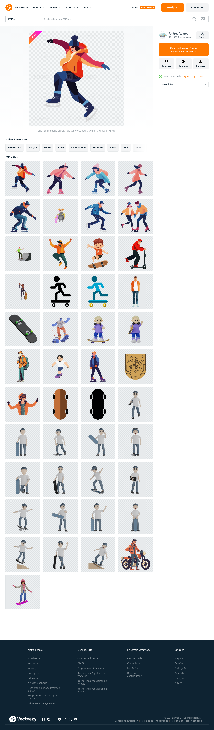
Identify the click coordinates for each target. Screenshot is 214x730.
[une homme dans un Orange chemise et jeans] (135, 291)
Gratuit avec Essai (183, 49)
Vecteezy (33, 663)
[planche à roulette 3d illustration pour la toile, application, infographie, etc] (22, 329)
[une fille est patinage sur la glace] (98, 178)
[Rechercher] (194, 19)
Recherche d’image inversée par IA (44, 689)
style (61, 147)
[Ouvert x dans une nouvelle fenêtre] (70, 719)
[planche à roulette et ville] (135, 366)
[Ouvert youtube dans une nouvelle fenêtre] (75, 719)
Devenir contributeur (134, 674)
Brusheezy (34, 658)
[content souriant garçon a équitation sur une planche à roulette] (98, 253)
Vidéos (53, 7)
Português (180, 668)
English (178, 658)
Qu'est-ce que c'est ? (193, 76)
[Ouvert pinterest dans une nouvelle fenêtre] (59, 719)
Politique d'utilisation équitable (186, 720)
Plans (135, 7)
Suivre (202, 37)
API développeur (37, 682)
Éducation (33, 678)
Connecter (197, 7)
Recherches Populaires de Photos (92, 682)
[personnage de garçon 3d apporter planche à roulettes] (135, 329)
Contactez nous (136, 663)
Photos (37, 7)
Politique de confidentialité (154, 720)
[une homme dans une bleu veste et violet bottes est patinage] (98, 366)
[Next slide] (147, 148)
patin (113, 147)
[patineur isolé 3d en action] (135, 404)
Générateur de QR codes (42, 703)
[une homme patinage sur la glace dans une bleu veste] (98, 216)
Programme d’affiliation (90, 668)
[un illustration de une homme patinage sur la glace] (22, 216)
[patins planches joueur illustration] (60, 366)
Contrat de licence (87, 658)
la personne (78, 147)
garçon (33, 147)
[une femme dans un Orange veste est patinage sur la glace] (22, 178)
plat (125, 147)
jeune (139, 147)
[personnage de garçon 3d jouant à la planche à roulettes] (98, 329)
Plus (85, 7)
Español (178, 663)
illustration (14, 147)
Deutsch (179, 673)
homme (98, 147)
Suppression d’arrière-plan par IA (43, 697)
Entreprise (34, 673)
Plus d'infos (167, 84)
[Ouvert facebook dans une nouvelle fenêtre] (43, 719)
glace (47, 147)
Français (179, 678)
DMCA (80, 663)
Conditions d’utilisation (126, 720)
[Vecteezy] (8, 7)
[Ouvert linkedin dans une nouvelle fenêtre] (54, 719)
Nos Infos (132, 668)
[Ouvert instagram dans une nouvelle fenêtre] (48, 719)
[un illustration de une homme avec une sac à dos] (22, 366)
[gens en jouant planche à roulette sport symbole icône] (60, 291)
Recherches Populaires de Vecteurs (92, 674)
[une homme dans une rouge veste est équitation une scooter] (135, 253)
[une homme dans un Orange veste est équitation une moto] (135, 554)
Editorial (70, 7)
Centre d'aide (134, 658)
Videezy (32, 668)
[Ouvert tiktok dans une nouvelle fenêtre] (65, 719)
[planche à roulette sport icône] (60, 404)
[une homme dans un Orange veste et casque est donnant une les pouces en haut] (22, 404)
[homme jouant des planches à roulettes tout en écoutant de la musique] (60, 329)
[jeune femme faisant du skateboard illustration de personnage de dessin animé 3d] (22, 592)
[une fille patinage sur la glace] (135, 178)
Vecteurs (20, 7)
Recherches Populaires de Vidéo (92, 690)
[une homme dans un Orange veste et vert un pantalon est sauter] (60, 253)
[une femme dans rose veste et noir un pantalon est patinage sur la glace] (60, 178)
